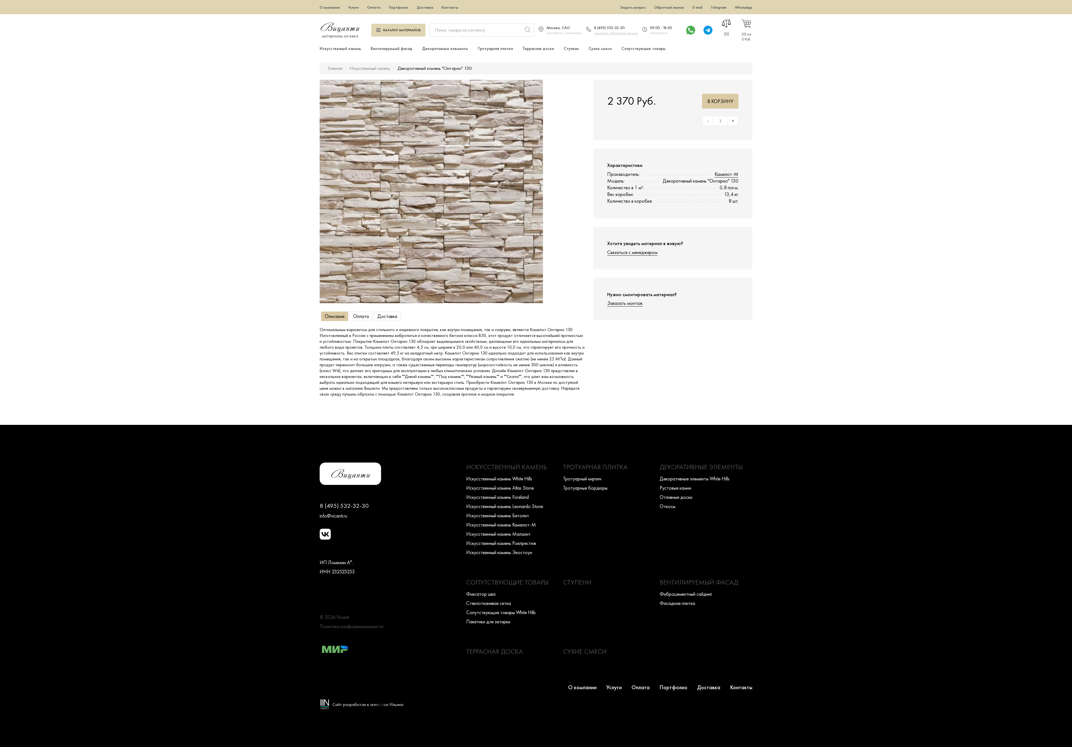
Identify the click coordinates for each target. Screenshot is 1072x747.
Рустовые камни (675, 488)
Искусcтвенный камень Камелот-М (501, 524)
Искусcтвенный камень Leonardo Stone (504, 506)
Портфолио (398, 7)
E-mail (697, 7)
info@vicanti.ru (333, 516)
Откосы (667, 506)
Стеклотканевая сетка (488, 603)
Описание (334, 316)
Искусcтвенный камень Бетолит (497, 515)
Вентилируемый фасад (391, 48)
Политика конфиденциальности (351, 626)
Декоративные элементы (445, 48)
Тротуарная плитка (495, 48)
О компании (330, 7)
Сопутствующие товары (643, 48)
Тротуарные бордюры (585, 488)
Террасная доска (538, 48)
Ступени (571, 48)
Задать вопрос (633, 7)
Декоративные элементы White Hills (694, 478)
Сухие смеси (600, 48)
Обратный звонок (669, 7)
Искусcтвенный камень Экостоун (499, 552)
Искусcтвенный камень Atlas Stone (500, 488)
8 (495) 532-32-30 (609, 27)
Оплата (374, 7)
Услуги (353, 7)
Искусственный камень (340, 48)
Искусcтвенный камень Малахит (498, 534)
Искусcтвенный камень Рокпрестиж (501, 543)
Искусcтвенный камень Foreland (497, 497)
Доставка (425, 7)
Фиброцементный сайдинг (686, 594)
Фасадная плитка (677, 603)
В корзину (720, 101)
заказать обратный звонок (616, 32)
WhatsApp (743, 7)
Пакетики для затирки (488, 621)
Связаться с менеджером (632, 252)
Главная (335, 68)
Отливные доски (676, 497)
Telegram (718, 7)
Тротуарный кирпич (582, 478)
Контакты (450, 7)
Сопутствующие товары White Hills (501, 612)
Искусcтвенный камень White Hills (499, 478)
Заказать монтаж (625, 303)
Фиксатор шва (481, 594)
